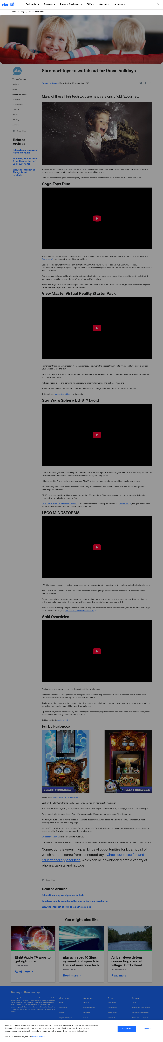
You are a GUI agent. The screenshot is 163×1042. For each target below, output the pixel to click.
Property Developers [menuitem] (69, 4)
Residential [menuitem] (31, 4)
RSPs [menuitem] (89, 4)
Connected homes (36, 12)
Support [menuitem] (103, 4)
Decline (147, 1029)
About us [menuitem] (118, 4)
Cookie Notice (38, 1037)
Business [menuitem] (48, 4)
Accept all (126, 1029)
